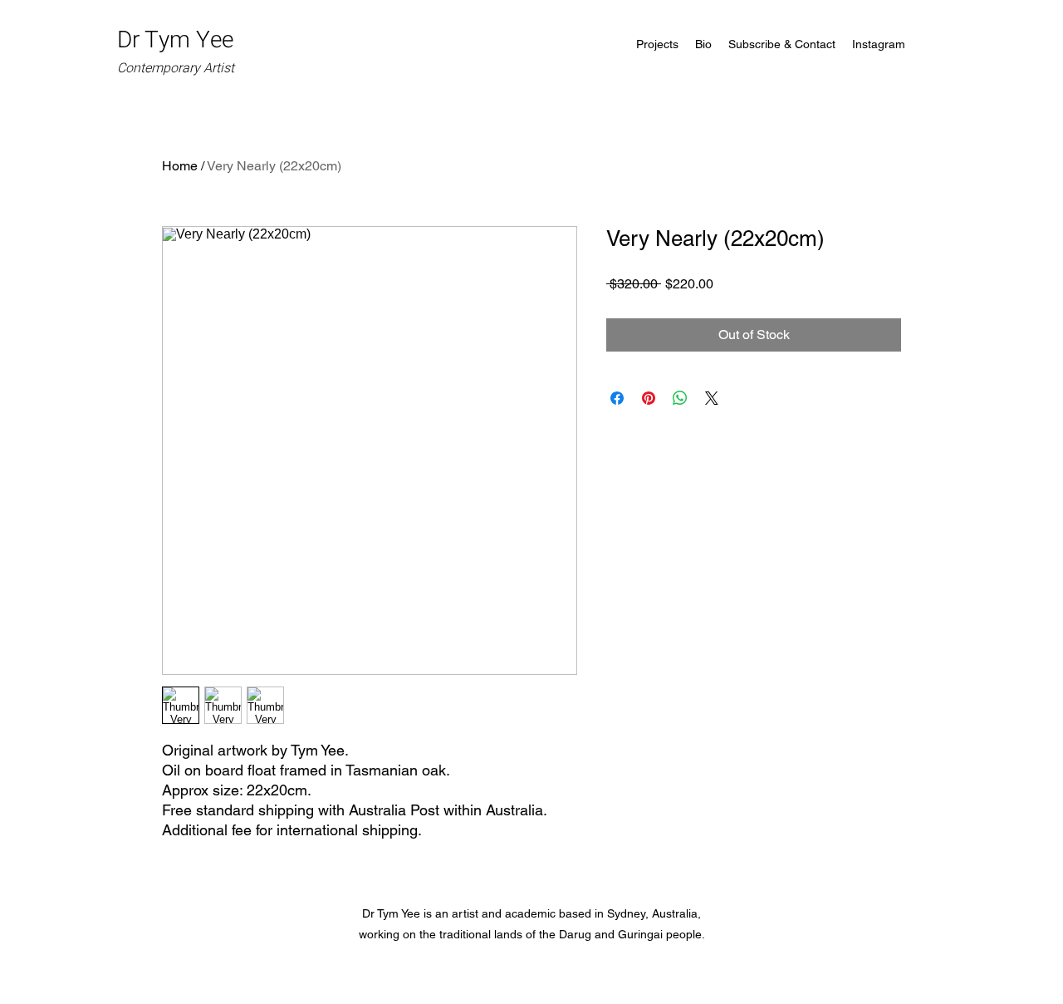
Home (180, 166)
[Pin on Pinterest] (649, 398)
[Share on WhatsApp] (680, 398)
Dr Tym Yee (178, 50)
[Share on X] (712, 398)
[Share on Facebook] (617, 398)
